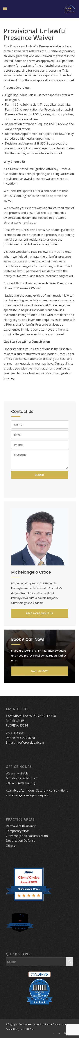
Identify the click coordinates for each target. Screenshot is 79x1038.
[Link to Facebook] (54, 1033)
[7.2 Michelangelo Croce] (20, 933)
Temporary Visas (17, 831)
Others (10, 846)
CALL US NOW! (39, 671)
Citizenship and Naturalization (27, 836)
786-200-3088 (25, 738)
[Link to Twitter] (59, 1033)
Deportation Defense (20, 841)
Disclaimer (45, 1024)
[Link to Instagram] (65, 1033)
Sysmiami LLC (24, 1029)
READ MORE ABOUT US (39, 613)
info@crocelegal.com (30, 742)
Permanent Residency (21, 826)
